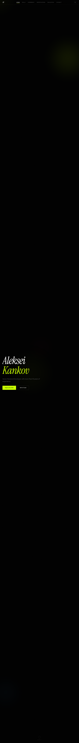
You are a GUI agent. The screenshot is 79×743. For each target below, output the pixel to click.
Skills (23, 2)
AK (3, 2)
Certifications (41, 2)
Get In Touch (23, 387)
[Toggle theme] (75, 2)
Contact (58, 2)
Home (18, 2)
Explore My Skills (9, 387)
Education (51, 2)
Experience (31, 2)
